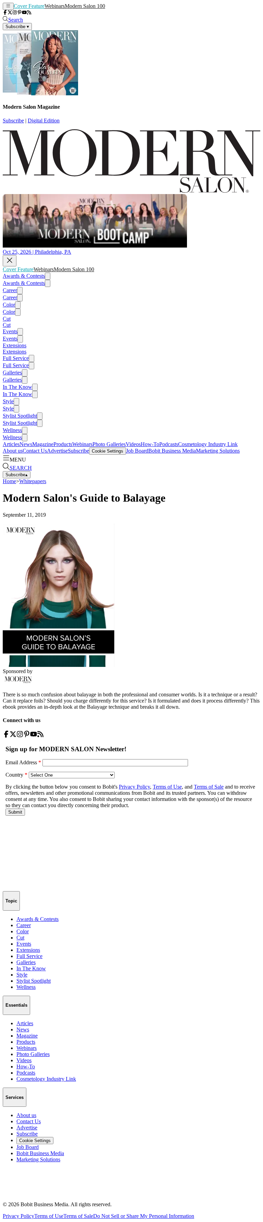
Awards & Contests (24, 276)
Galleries (12, 372)
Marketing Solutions (218, 451)
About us (13, 451)
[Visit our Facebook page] (5, 13)
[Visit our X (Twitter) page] (10, 13)
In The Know (17, 387)
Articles (11, 444)
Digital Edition (44, 120)
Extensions (14, 345)
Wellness (12, 430)
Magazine (42, 444)
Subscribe (13, 120)
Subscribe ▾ (17, 26)
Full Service (16, 358)
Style (8, 401)
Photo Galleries (109, 444)
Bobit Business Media (172, 451)
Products (62, 444)
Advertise (57, 451)
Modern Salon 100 (85, 6)
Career (10, 290)
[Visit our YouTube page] (24, 13)
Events (10, 331)
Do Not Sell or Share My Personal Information (143, 1216)
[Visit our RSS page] (29, 13)
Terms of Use (48, 1216)
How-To (150, 444)
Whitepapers (32, 481)
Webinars (55, 6)
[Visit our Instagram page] (14, 13)
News (26, 444)
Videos (133, 444)
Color (9, 305)
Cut (7, 319)
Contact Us (35, 451)
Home (9, 481)
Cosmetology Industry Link (208, 444)
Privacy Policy (18, 1216)
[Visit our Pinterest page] (19, 13)
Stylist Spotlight (20, 416)
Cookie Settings (107, 451)
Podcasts (168, 444)
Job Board (137, 451)
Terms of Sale (78, 1216)
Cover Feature (29, 6)
